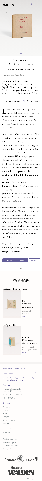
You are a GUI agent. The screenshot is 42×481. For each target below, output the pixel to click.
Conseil (5, 410)
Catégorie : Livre (10, 325)
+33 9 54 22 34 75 (9, 397)
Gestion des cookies (10, 445)
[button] (21, 53)
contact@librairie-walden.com (14, 394)
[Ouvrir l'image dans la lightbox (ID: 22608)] (21, 27)
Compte (6, 416)
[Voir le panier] (32, 5)
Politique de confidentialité (13, 448)
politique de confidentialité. (15, 380)
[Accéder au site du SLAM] (31, 459)
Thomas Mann (21, 59)
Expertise (6, 407)
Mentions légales (9, 442)
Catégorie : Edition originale (15, 288)
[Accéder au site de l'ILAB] (20, 459)
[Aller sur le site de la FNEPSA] (9, 459)
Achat (5, 413)
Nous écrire (7, 423)
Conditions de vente (10, 439)
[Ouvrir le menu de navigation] (37, 5)
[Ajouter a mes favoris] (18, 293)
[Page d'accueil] (21, 470)
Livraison (6, 436)
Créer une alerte (9, 420)
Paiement (6, 432)
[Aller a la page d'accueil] (8, 4)
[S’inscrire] (36, 373)
